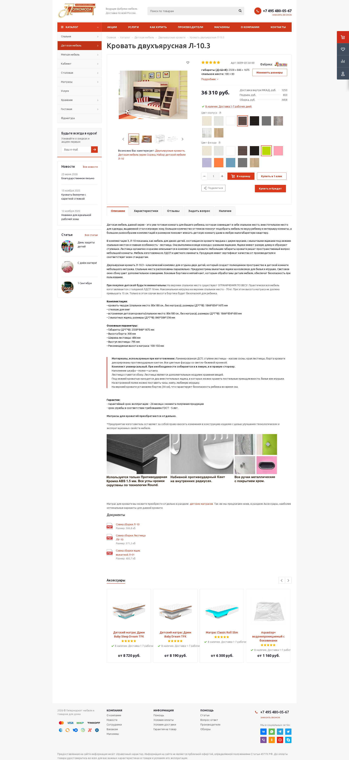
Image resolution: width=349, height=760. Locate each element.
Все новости (90, 166)
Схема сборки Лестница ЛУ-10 (131, 537)
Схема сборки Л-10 (127, 524)
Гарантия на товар (165, 729)
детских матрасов (201, 503)
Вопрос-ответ (209, 719)
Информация (163, 710)
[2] (207, 62)
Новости (112, 719)
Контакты (278, 27)
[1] (203, 62)
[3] (211, 62)
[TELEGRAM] (280, 732)
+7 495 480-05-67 (277, 11)
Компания (114, 710)
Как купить (158, 27)
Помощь (207, 710)
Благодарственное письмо (77, 178)
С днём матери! (87, 262)
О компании (250, 27)
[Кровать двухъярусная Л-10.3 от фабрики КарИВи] (153, 94)
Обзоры (205, 729)
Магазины (222, 27)
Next (182, 139)
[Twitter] (288, 732)
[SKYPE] (288, 740)
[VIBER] (263, 740)
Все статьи (91, 235)
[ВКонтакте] (263, 732)
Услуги (133, 27)
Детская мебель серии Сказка (137, 154)
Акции (112, 27)
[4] (215, 62)
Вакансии (112, 729)
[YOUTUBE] (280, 740)
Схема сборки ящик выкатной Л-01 (128, 552)
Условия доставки (164, 724)
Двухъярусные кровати (169, 150)
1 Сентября (85, 283)
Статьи (204, 715)
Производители (190, 27)
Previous (123, 139)
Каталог (72, 27)
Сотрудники (114, 724)
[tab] (209, 79)
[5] (219, 62)
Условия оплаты (163, 719)
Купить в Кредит (270, 188)
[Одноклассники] (272, 740)
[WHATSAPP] (272, 732)
